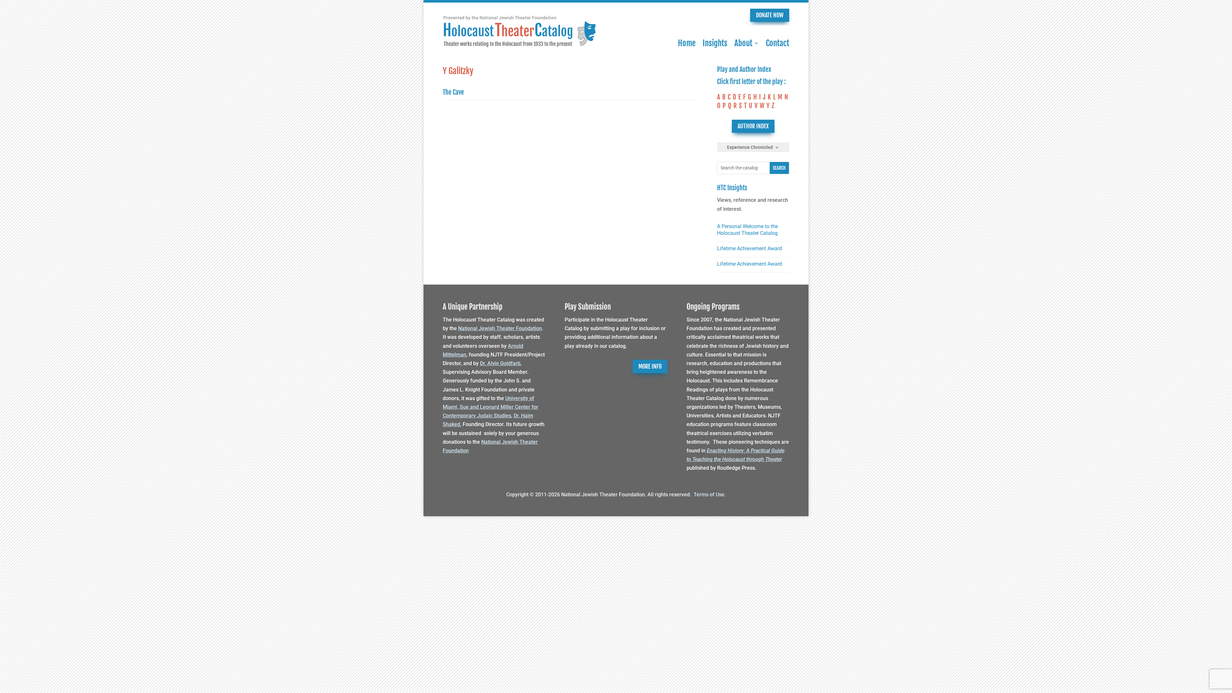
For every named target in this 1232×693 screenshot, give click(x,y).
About (743, 43)
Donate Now (769, 15)
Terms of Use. (710, 495)
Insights (715, 43)
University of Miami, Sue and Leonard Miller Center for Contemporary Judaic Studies (490, 407)
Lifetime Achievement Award (749, 248)
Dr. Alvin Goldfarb (500, 363)
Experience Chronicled (750, 147)
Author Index (753, 126)
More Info (650, 366)
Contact (777, 43)
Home (687, 43)
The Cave (453, 92)
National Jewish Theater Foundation (500, 328)
